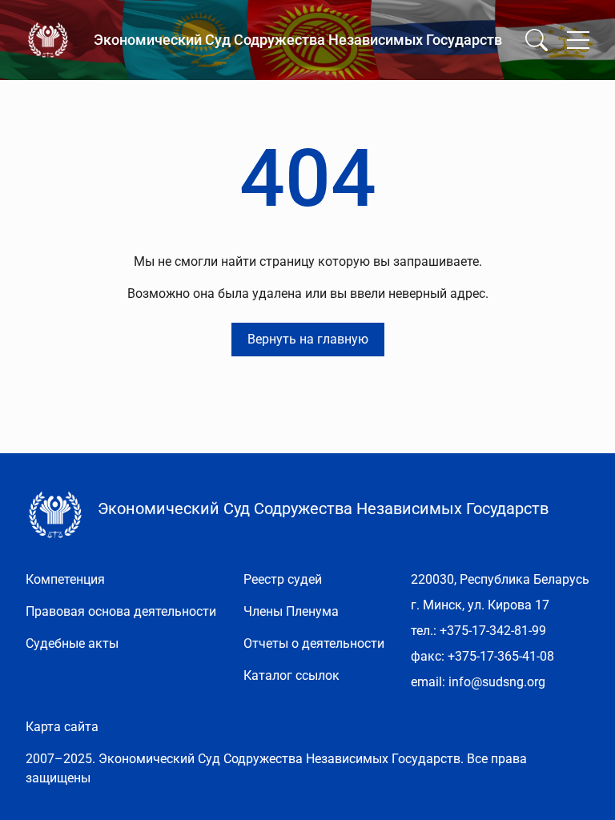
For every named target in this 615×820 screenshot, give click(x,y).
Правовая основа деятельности (121, 611)
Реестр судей (282, 579)
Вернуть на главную (307, 339)
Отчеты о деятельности (313, 643)
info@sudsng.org (496, 681)
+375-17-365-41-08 (501, 656)
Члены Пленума (291, 611)
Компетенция (65, 579)
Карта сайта (62, 726)
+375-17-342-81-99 (493, 630)
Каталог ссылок (291, 675)
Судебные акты (72, 643)
